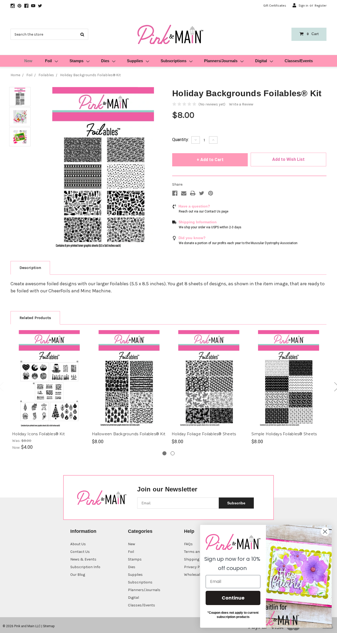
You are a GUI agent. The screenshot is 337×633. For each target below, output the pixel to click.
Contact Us (80, 551)
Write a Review (241, 104)
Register (320, 5)
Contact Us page (216, 211)
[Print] (192, 193)
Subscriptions (173, 61)
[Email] (183, 193)
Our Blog (77, 574)
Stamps (76, 61)
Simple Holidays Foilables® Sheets (284, 434)
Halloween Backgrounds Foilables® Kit (128, 434)
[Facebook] (174, 193)
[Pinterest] (210, 193)
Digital (261, 61)
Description (30, 267)
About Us (78, 544)
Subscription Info (85, 567)
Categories (140, 531)
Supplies (135, 61)
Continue (233, 598)
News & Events (83, 559)
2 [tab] (173, 453)
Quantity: (180, 139)
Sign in (303, 5)
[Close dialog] (325, 531)
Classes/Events (299, 61)
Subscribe (236, 503)
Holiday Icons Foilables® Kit (38, 434)
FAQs (188, 544)
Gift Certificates (274, 5)
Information (83, 531)
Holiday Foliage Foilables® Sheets (204, 434)
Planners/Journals (220, 61)
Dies (105, 61)
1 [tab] (164, 453)
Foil (48, 61)
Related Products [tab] (35, 317)
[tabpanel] (49, 390)
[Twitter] (201, 193)
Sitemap (48, 626)
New (28, 61)
